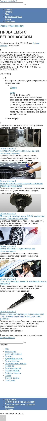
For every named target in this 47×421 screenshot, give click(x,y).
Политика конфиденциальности (20, 402)
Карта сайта (10, 399)
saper (12, 92)
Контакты (9, 406)
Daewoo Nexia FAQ (8, 1)
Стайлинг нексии (13, 373)
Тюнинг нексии (12, 378)
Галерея (8, 12)
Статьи (8, 19)
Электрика (10, 21)
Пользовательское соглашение (20, 404)
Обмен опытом (12, 361)
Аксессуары (10, 351)
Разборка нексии (13, 368)
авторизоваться (7, 337)
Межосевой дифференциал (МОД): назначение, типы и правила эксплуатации (22, 217)
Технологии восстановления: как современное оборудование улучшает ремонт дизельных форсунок (22, 316)
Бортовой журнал (13, 16)
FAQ (7, 14)
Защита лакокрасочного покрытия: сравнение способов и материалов (21, 184)
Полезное (9, 366)
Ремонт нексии (12, 371)
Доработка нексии (13, 359)
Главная (8, 9)
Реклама (9, 409)
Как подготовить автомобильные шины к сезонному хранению (19, 152)
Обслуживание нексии (15, 363)
